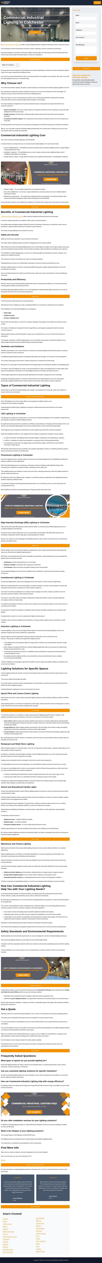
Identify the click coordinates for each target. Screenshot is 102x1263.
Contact (97, 2)
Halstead (5, 1219)
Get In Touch (86, 68)
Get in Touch (35, 296)
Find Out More (35, 710)
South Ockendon (40, 1241)
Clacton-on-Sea (7, 1224)
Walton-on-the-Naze (8, 1231)
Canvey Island (40, 1223)
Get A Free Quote (35, 1206)
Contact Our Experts (35, 985)
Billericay (38, 1220)
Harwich (5, 1234)
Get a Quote (34, 32)
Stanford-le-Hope (41, 1233)
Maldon (5, 1226)
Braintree (5, 1229)
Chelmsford (6, 1239)
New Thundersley (8, 1252)
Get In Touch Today (35, 59)
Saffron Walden (40, 1228)
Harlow (38, 1238)
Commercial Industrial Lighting (11, 44)
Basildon (38, 1226)
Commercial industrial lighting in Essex (12, 216)
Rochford (5, 1242)
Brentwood (39, 1231)
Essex (37, 1236)
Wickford (5, 1247)
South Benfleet (40, 1218)
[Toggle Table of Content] (16, 65)
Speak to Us (35, 545)
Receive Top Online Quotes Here (35, 396)
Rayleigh (5, 1244)
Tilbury (38, 1244)
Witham (5, 1221)
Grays (37, 1246)
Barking (3, 1160)
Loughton (38, 1249)
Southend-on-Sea (8, 1249)
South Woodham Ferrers (10, 1236)
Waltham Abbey (40, 1251)
